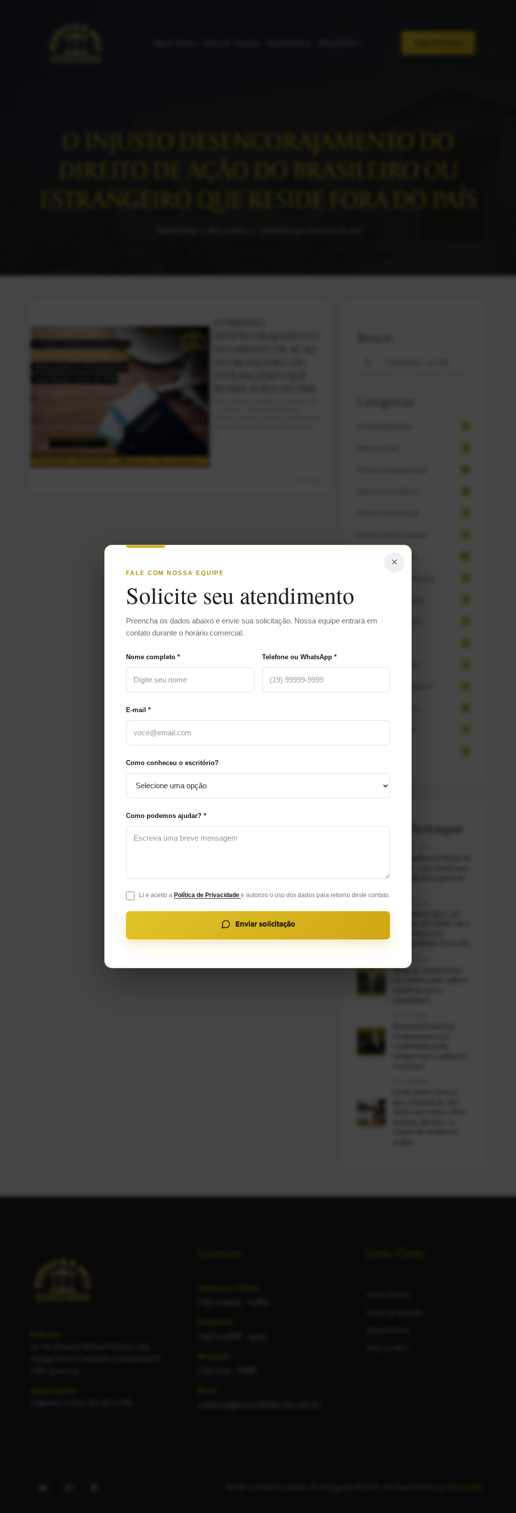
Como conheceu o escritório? (172, 763)
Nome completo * (153, 657)
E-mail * (138, 710)
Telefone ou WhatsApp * (299, 657)
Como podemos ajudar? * (166, 815)
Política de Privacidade (207, 895)
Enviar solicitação (265, 923)
